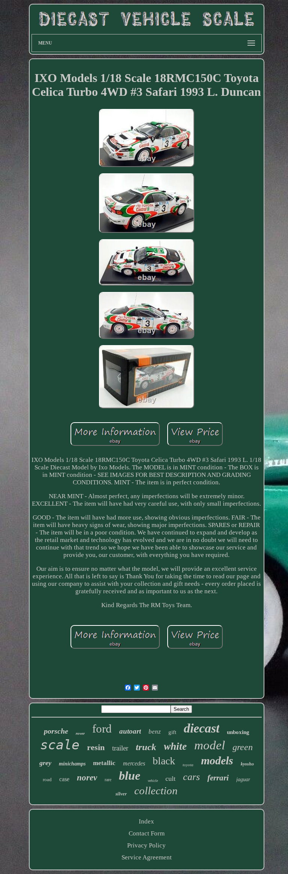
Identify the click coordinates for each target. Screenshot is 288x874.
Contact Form (147, 833)
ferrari (218, 777)
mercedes (134, 763)
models (217, 760)
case (64, 779)
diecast (201, 728)
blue (129, 775)
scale (60, 744)
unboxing (238, 732)
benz (154, 731)
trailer (120, 748)
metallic (104, 763)
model (209, 745)
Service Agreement (147, 857)
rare (108, 779)
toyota (188, 764)
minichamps (72, 764)
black (164, 761)
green (242, 747)
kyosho (247, 764)
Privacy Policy (146, 845)
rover (80, 733)
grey (45, 763)
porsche (56, 731)
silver (121, 794)
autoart (130, 731)
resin (96, 747)
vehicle (153, 781)
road (47, 779)
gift (172, 732)
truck (146, 747)
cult (170, 778)
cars (191, 776)
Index (146, 821)
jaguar (243, 779)
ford (102, 728)
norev (87, 777)
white (175, 746)
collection (156, 791)
